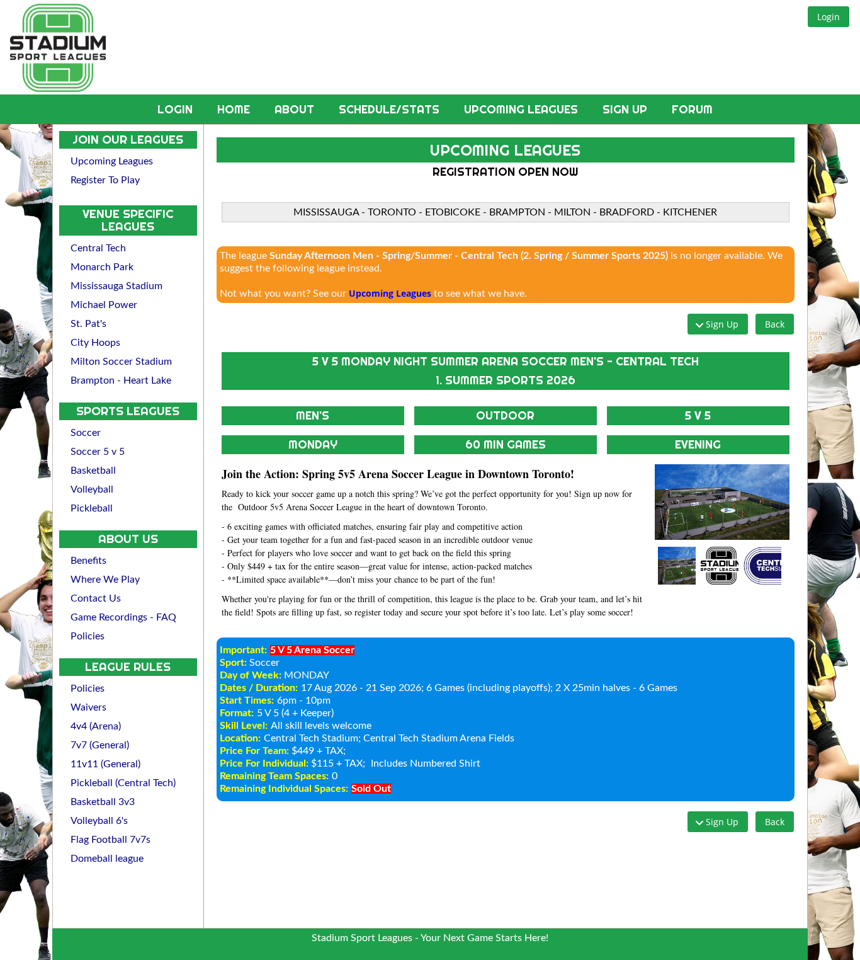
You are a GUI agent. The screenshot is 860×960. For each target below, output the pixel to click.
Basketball (93, 471)
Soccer (86, 433)
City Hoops (95, 343)
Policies (88, 636)
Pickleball (92, 508)
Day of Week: (250, 675)
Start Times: (247, 700)
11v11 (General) (105, 764)
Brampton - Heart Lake (121, 380)
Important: (243, 650)
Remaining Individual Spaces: (284, 789)
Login (176, 109)
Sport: (233, 663)
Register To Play (105, 180)
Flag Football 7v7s (110, 840)
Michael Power (104, 305)
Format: (237, 713)
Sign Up (626, 109)
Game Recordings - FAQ (123, 617)
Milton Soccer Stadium (121, 362)
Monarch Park (102, 267)
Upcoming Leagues (522, 109)
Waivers (88, 707)
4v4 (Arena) (96, 726)
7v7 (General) (100, 745)
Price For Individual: (264, 763)
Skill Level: (244, 726)
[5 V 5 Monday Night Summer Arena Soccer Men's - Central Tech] (722, 502)
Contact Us (96, 598)
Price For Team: (254, 751)
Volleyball (92, 489)
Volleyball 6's (99, 821)
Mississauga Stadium (116, 286)
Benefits (88, 561)
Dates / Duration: (259, 688)
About (295, 109)
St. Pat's (88, 324)
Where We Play (105, 579)
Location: (240, 738)
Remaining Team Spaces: (274, 776)
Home (235, 109)
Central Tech (98, 248)
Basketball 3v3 (103, 802)
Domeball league (107, 859)
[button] (828, 16)
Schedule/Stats (391, 109)
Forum (692, 109)
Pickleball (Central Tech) (123, 783)
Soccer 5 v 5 (98, 452)
